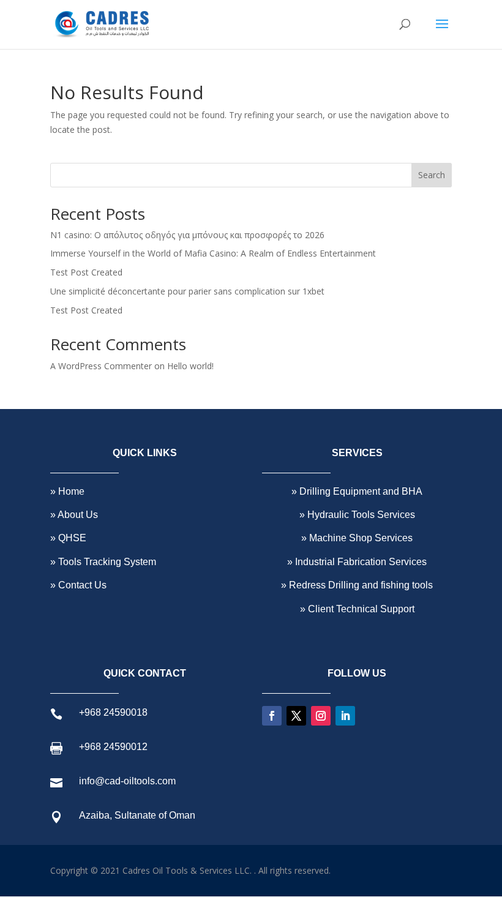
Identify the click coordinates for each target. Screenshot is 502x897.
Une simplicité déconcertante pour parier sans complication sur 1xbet (187, 291)
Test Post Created (86, 272)
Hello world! (190, 366)
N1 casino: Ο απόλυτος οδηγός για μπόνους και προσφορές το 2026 (187, 235)
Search (431, 175)
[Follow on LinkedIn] (345, 716)
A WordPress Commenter (101, 366)
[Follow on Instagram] (321, 716)
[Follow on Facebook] (272, 716)
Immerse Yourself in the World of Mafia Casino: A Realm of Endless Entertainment (213, 253)
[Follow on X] (296, 716)
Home (70, 491)
